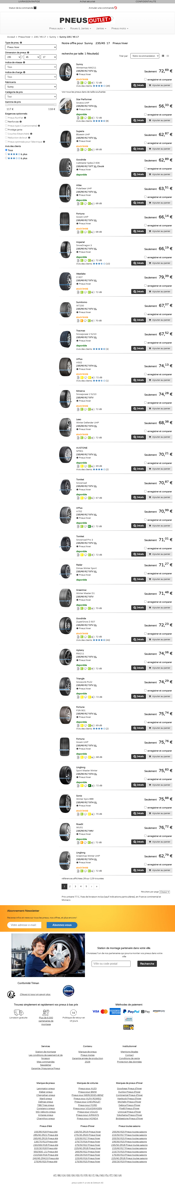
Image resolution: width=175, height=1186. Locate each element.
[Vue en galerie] (168, 55)
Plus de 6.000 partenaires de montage (46, 1021)
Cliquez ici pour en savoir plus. (35, 994)
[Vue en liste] (163, 55)
